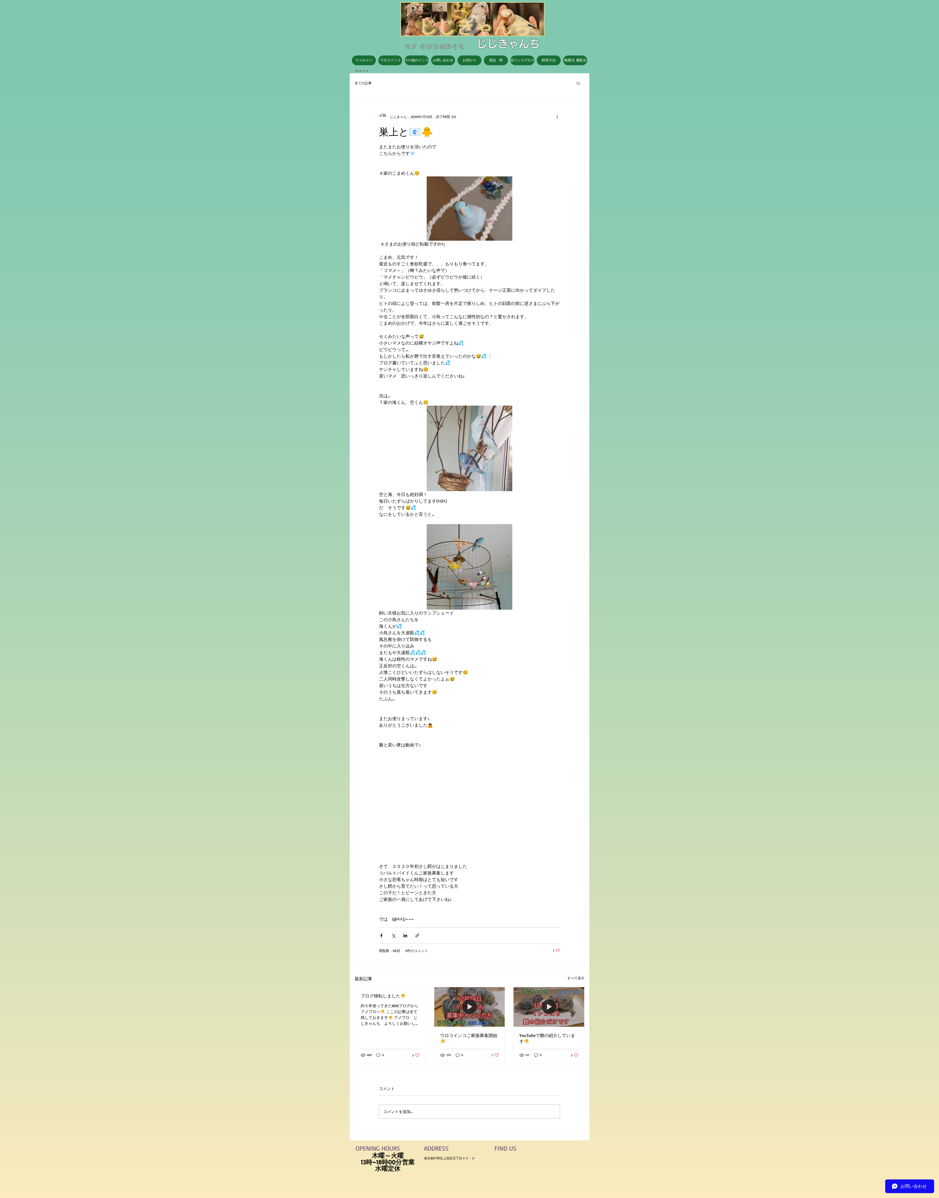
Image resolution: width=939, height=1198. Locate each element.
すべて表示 (575, 978)
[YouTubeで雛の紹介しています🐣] (549, 1007)
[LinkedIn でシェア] (405, 935)
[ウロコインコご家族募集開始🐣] (469, 1007)
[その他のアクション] (557, 116)
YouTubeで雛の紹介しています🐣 (547, 1038)
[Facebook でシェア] (381, 935)
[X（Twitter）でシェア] (393, 935)
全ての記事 (363, 83)
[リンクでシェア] (417, 935)
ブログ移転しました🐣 (383, 995)
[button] (578, 83)
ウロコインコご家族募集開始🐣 (468, 1038)
